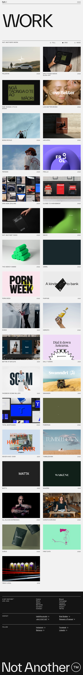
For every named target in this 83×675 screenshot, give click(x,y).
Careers (39, 607)
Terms (61, 608)
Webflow (62, 605)
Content (62, 603)
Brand (61, 599)
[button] (79, 2)
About (38, 603)
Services (39, 605)
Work (38, 601)
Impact (62, 607)
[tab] (53, 43)
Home (38, 599)
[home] (9, 2)
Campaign (63, 601)
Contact (39, 608)
